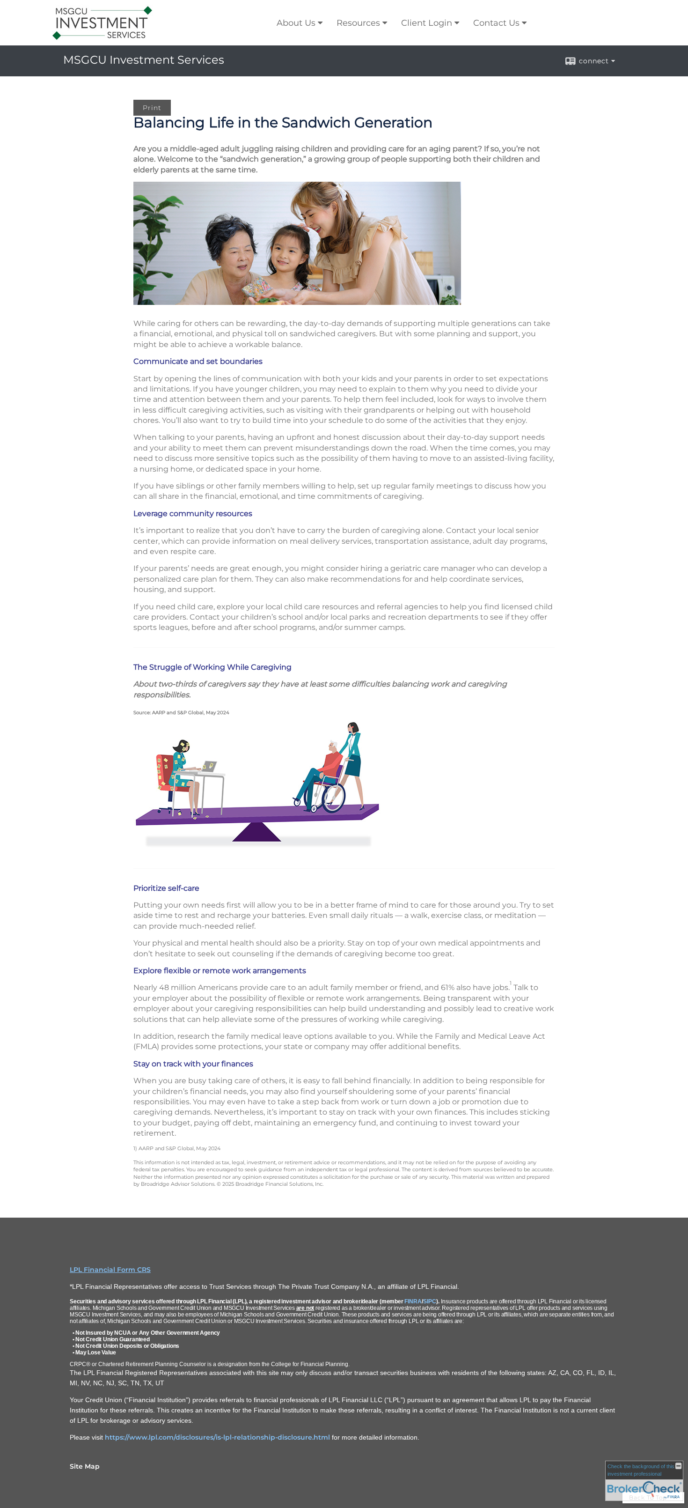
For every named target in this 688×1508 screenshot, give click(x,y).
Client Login (426, 23)
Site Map (85, 1466)
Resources (358, 23)
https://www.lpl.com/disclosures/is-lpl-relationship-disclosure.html (217, 1437)
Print (152, 107)
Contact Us (496, 23)
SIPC (429, 1301)
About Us (296, 23)
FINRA (413, 1301)
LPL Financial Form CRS (110, 1269)
